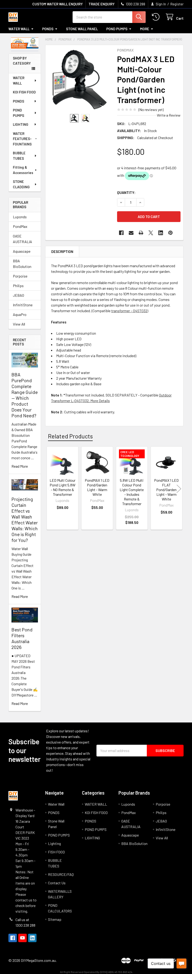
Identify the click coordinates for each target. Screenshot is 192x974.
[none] (80, 79)
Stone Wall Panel (82, 29)
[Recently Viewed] (156, 17)
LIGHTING (20, 124)
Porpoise (20, 276)
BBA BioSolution (22, 264)
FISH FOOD (56, 852)
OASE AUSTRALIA (22, 239)
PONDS (47, 29)
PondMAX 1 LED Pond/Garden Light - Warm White (97, 487)
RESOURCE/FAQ (61, 874)
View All (19, 324)
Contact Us (57, 883)
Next (179, 489)
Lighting (54, 843)
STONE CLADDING (21, 184)
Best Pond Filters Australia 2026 (22, 638)
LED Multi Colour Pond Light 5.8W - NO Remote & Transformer (62, 487)
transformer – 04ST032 (129, 310)
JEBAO (18, 295)
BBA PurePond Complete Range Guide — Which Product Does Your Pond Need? (24, 395)
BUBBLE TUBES (19, 155)
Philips (18, 285)
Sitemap (54, 919)
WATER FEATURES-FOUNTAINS (22, 138)
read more (19, 466)
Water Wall (19, 29)
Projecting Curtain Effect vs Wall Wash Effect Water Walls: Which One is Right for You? (24, 519)
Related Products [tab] (70, 436)
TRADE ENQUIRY (101, 4)
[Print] (141, 233)
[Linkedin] (160, 233)
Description (62, 251)
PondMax (20, 226)
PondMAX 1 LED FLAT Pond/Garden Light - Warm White (166, 489)
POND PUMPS (116, 29)
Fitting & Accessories (23, 170)
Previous (50, 489)
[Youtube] (22, 938)
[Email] (131, 233)
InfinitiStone (23, 305)
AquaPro (19, 314)
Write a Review (169, 115)
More (144, 29)
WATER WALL (18, 80)
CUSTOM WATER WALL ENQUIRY (57, 4)
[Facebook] (121, 233)
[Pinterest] (170, 233)
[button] (25, 42)
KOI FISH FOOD (24, 92)
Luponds (20, 217)
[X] (151, 233)
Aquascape (21, 251)
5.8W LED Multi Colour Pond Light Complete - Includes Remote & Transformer (132, 492)
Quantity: (126, 192)
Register (177, 4)
